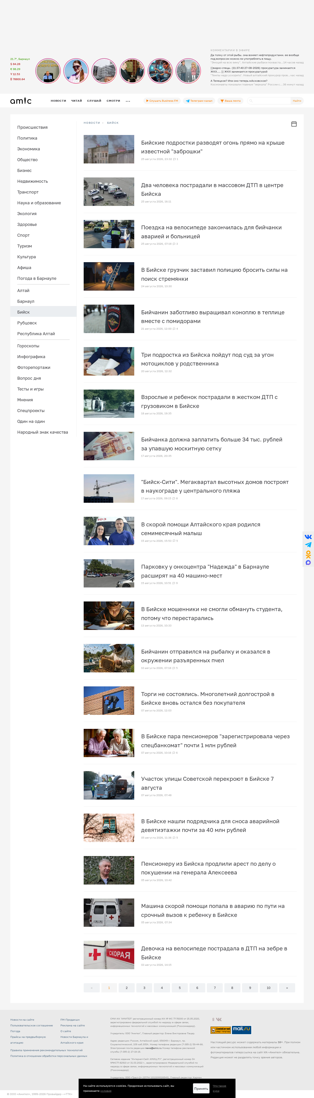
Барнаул (25, 301)
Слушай (94, 100)
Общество (27, 159)
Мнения (25, 399)
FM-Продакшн (70, 1019)
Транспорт (28, 191)
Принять (201, 1088)
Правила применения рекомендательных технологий (46, 1050)
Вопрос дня (29, 378)
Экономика (28, 148)
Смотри (113, 100)
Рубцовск (27, 322)
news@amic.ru (153, 1048)
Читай (76, 100)
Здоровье (27, 224)
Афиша (24, 267)
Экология (27, 213)
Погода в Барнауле (36, 278)
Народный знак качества (42, 432)
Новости (58, 100)
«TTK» (68, 1094)
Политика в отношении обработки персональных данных (48, 1056)
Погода (15, 1031)
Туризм (24, 245)
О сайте (65, 1031)
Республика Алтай (36, 333)
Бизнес (24, 170)
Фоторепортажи (33, 367)
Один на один (31, 421)
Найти (297, 100)
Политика (27, 137)
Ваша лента (232, 100)
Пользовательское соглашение (31, 1025)
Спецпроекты (31, 410)
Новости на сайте (22, 1019)
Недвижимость (32, 181)
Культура (26, 256)
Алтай (23, 290)
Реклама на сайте (72, 1025)
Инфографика (31, 356)
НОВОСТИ (92, 122)
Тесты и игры (30, 388)
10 (269, 988)
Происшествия (32, 127)
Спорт (23, 235)
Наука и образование (39, 202)
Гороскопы (28, 345)
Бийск (23, 312)
